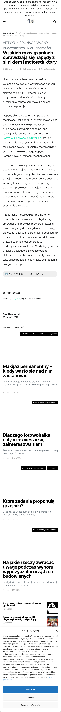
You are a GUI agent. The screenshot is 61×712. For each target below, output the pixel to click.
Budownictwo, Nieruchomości (27, 48)
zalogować (16, 298)
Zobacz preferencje (30, 705)
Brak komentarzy (29, 69)
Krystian (6, 392)
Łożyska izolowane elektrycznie (22, 137)
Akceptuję (31, 689)
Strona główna (8, 33)
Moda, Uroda (52, 334)
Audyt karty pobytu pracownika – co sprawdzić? (22, 604)
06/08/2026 (7, 623)
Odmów (30, 697)
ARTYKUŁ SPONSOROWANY (25, 43)
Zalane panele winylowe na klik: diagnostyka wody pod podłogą (19, 618)
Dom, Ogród (52, 468)
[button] (56, 630)
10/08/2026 (7, 609)
